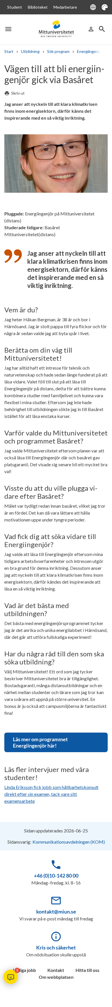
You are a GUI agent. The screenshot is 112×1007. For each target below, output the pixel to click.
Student (14, 7)
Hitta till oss (87, 970)
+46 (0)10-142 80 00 (56, 875)
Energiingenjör (90, 51)
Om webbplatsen (56, 977)
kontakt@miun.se (56, 911)
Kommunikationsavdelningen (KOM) (68, 841)
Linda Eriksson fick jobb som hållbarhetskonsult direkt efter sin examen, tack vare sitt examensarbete (51, 794)
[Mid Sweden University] (56, 29)
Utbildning (30, 51)
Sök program (58, 51)
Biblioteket (38, 7)
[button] (10, 977)
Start (8, 51)
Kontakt (55, 970)
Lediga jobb (24, 970)
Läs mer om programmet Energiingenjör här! (40, 742)
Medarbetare (65, 7)
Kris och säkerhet (56, 947)
